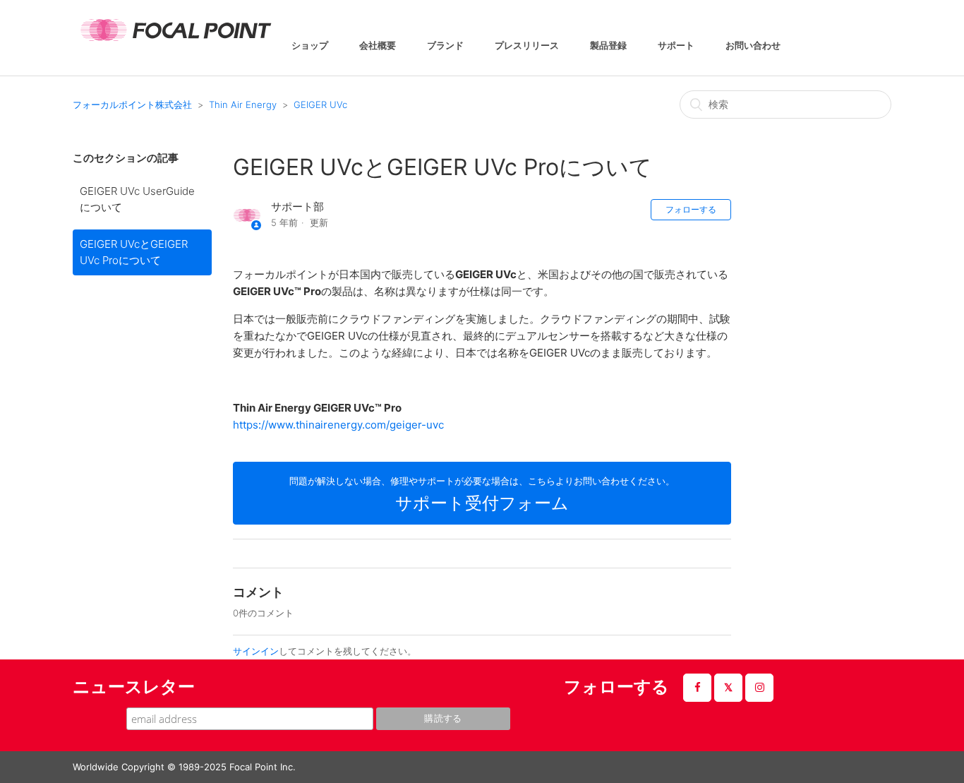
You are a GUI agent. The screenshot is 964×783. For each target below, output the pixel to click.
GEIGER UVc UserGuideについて (137, 199)
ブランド (445, 46)
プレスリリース (527, 46)
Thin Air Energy (243, 104)
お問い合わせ (753, 46)
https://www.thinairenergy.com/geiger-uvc (338, 424)
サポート (676, 46)
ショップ (309, 46)
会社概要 (377, 46)
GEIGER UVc (320, 104)
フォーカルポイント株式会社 (132, 104)
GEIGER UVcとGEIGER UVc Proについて (134, 252)
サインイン (256, 651)
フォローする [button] (690, 209)
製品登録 (608, 46)
